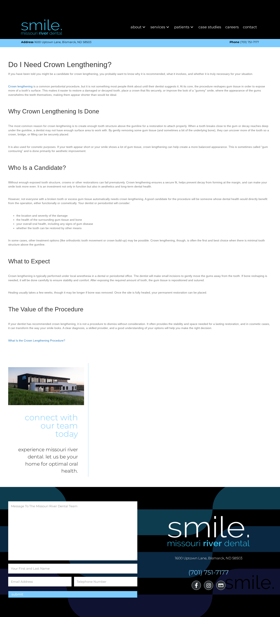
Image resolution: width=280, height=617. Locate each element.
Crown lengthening (20, 86)
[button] (143, 27)
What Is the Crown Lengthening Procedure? (36, 340)
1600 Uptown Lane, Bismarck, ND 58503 (56, 42)
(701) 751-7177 (244, 42)
